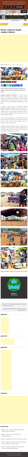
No (11, 7)
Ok (6, 7)
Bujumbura (9, 81)
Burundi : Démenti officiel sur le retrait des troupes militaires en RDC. (14, 309)
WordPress (20, 453)
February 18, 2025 (11, 64)
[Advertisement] (14, 48)
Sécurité (14, 81)
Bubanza (3, 81)
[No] (26, 5)
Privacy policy (19, 7)
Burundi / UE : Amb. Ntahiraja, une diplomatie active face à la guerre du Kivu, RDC (15, 304)
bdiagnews (20, 64)
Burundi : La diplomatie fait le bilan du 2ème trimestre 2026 (14, 439)
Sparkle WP (19, 455)
